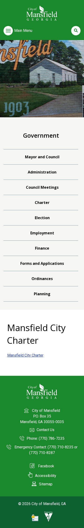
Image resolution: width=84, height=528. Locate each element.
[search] (75, 30)
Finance (42, 248)
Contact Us (45, 430)
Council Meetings (42, 187)
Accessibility (45, 475)
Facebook (45, 466)
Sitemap (45, 484)
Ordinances (42, 278)
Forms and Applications (42, 263)
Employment (42, 233)
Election (42, 217)
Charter (42, 202)
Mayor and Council (42, 156)
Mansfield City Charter (25, 355)
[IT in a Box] (47, 521)
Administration (42, 172)
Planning (42, 293)
